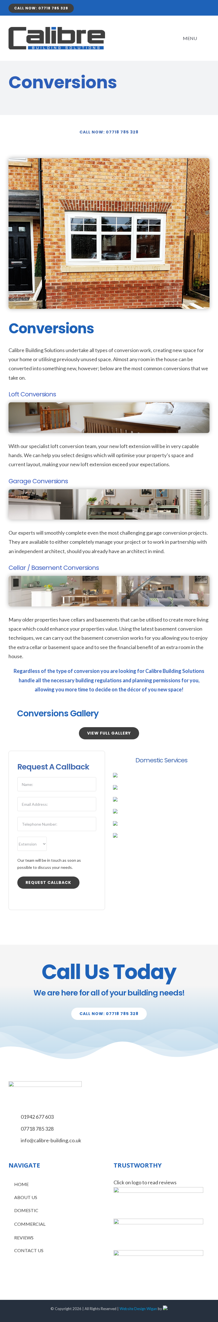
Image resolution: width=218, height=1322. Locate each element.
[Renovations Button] (115, 788)
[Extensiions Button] (115, 775)
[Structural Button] (115, 835)
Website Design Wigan (138, 1308)
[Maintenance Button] (115, 799)
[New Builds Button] (115, 824)
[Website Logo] (57, 29)
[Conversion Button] (115, 811)
